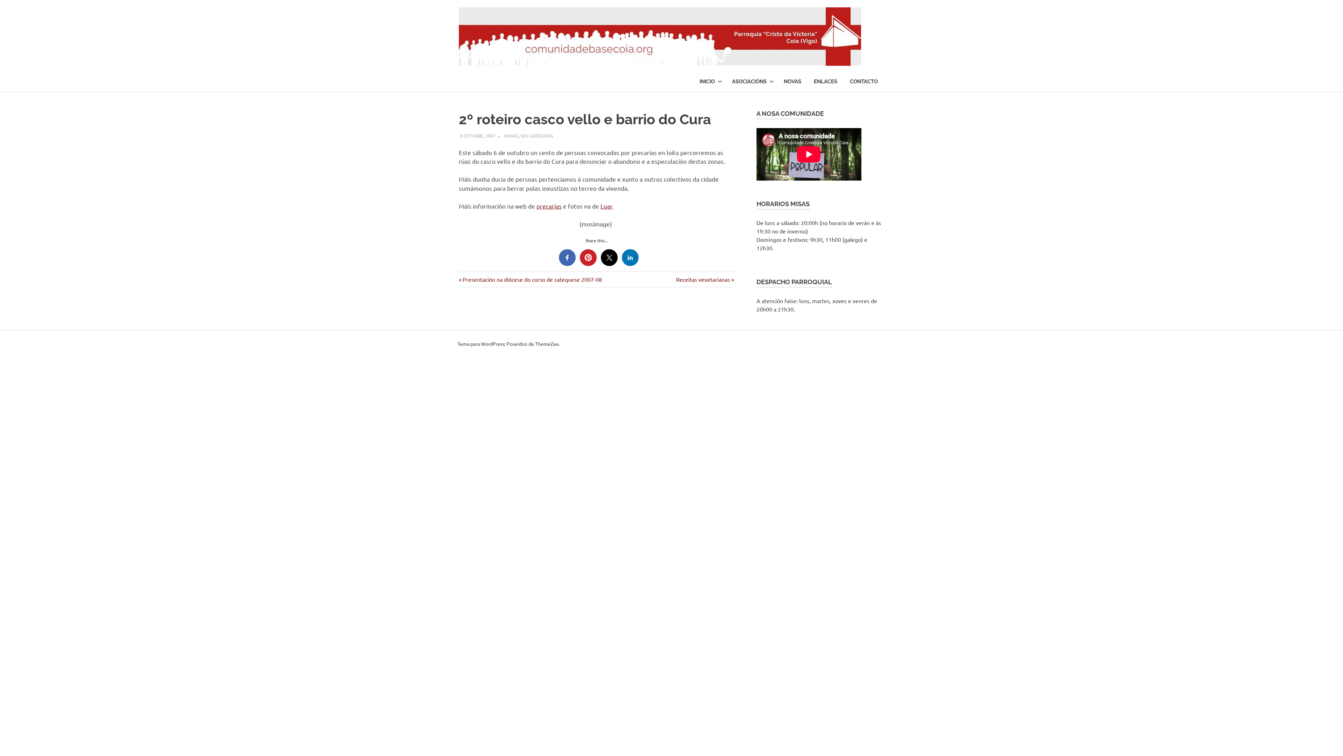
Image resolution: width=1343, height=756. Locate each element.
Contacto (864, 81)
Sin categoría (537, 136)
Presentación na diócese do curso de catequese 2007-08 (532, 279)
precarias (549, 206)
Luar (606, 206)
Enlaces (825, 81)
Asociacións (749, 81)
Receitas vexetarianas (703, 279)
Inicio (707, 81)
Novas (792, 81)
